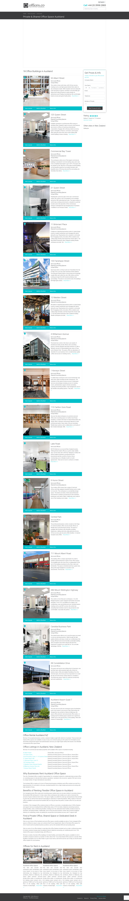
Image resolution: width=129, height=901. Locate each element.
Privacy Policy (93, 898)
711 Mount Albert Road (61, 553)
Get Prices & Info (95, 108)
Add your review (88, 120)
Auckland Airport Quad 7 (61, 700)
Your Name (87, 85)
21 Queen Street (58, 188)
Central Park (56, 517)
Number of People (89, 101)
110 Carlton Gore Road (61, 407)
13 (25, 516)
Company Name (89, 80)
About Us (86, 898)
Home (24, 13)
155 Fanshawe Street (60, 261)
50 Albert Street (57, 78)
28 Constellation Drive (60, 663)
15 (25, 589)
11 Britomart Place (59, 224)
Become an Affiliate (101, 896)
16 (25, 626)
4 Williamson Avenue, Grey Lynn (31, 766)
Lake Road (55, 444)
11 (25, 443)
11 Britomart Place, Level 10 (30, 760)
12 (25, 480)
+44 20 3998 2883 (97, 5)
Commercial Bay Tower (61, 151)
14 (25, 553)
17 (25, 662)
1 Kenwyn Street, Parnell (29, 768)
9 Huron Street (57, 480)
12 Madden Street (58, 297)
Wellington (86, 128)
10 (25, 406)
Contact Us (79, 898)
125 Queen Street (58, 114)
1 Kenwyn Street (58, 370)
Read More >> (75, 96)
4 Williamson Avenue (60, 334)
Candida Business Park (61, 626)
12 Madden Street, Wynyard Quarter (32, 764)
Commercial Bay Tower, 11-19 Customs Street (35, 756)
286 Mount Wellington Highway (64, 590)
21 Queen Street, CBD (28, 758)
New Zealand (31, 13)
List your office (102, 898)
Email (86, 90)
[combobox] (102, 2)
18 (25, 699)
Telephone (87, 96)
